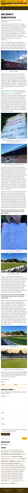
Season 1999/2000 (10, 465)
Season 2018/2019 (13, 477)
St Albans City (22, 480)
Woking (16, 483)
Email (2, 418)
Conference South (8, 454)
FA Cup (23, 454)
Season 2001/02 (5, 467)
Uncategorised (9, 384)
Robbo (23, 461)
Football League (17, 456)
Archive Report (3, 450)
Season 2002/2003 (15, 467)
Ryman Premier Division (10, 464)
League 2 (23, 459)
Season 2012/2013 (14, 471)
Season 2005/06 (21, 469)
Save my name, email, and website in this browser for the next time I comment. (14, 430)
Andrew (20, 384)
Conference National (18, 452)
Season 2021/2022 (15, 386)
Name (3, 412)
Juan (18, 458)
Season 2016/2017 (13, 475)
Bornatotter (4, 452)
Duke (18, 454)
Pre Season (7, 386)
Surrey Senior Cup (6, 483)
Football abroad (8, 456)
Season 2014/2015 (13, 473)
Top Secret (5, 387)
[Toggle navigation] (3, 8)
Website (3, 424)
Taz (13, 483)
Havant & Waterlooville (13, 458)
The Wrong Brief (21, 387)
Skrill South (17, 480)
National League (7, 461)
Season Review (10, 480)
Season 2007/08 (5, 471)
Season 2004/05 (11, 469)
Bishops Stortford (9, 450)
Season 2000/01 (19, 465)
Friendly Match (4, 458)
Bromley (9, 451)
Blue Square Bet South (17, 450)
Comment (4, 396)
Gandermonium (4, 21)
